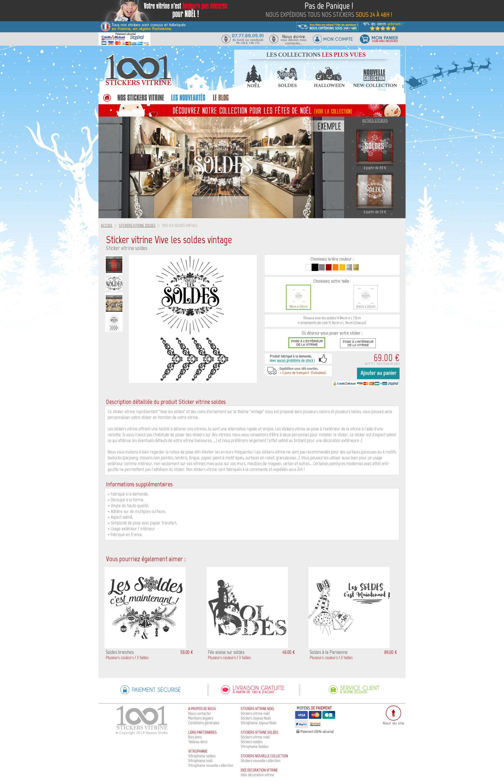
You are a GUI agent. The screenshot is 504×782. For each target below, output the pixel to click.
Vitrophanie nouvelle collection (210, 765)
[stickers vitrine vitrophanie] (140, 100)
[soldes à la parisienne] (349, 646)
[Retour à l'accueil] (106, 100)
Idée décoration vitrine (257, 774)
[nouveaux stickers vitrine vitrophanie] (188, 100)
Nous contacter (199, 713)
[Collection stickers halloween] (329, 85)
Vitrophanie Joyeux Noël (258, 722)
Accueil (106, 225)
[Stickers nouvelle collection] (375, 85)
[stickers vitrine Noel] (252, 110)
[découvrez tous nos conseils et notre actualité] (221, 100)
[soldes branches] (145, 646)
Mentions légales (200, 718)
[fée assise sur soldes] (247, 646)
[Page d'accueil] (138, 84)
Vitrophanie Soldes (254, 746)
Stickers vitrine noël (255, 713)
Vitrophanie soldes (202, 755)
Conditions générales (203, 722)
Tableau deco (197, 741)
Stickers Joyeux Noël (256, 718)
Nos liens (195, 736)
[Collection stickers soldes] (287, 85)
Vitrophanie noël (200, 760)
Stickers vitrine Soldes (137, 225)
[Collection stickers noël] (253, 85)
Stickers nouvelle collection (260, 760)
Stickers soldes (251, 741)
